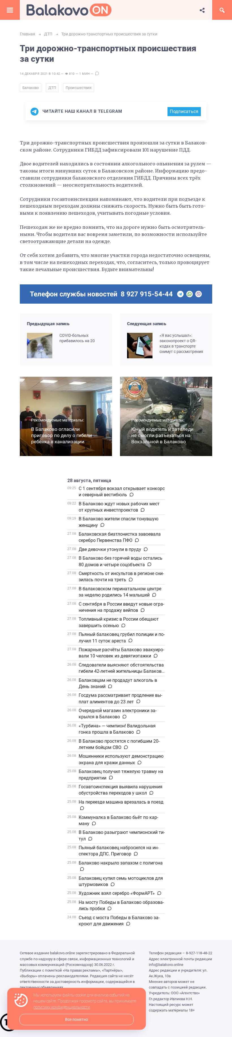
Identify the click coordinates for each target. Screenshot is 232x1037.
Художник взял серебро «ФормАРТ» (117, 893)
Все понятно (76, 1019)
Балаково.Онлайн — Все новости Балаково (69, 10)
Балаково (30, 88)
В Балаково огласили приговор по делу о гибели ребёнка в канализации (61, 435)
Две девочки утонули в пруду (110, 549)
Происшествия (78, 88)
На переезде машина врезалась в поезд (121, 802)
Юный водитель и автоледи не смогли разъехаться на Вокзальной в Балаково (162, 435)
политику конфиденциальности (61, 1007)
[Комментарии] (131, 495)
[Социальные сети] (202, 10)
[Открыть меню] (10, 10)
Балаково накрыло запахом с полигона (121, 863)
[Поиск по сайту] (222, 10)
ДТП (52, 88)
